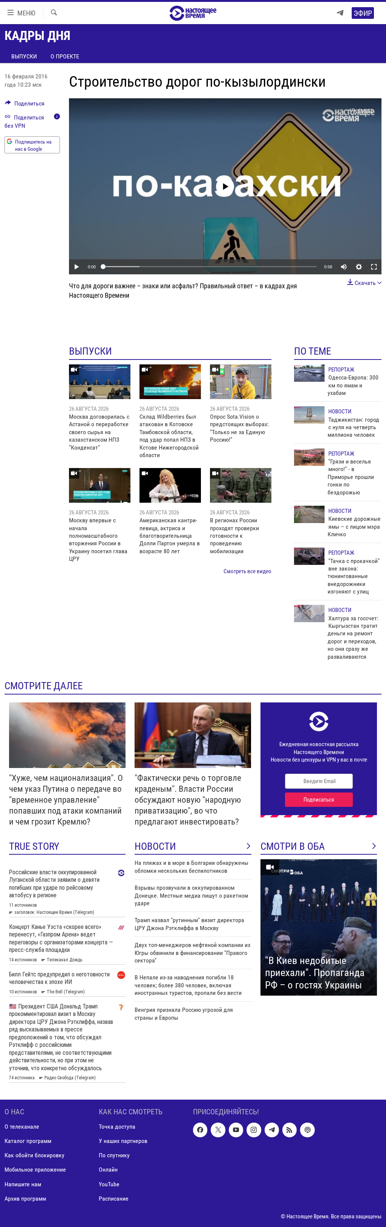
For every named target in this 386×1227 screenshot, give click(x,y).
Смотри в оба (292, 846)
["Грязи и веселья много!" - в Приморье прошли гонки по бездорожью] (309, 457)
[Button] (24, 105)
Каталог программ (28, 1140)
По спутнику (114, 1155)
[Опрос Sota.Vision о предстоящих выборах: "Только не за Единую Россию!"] (240, 381)
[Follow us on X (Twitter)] (218, 1130)
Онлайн (108, 1169)
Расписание (114, 1198)
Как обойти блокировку (34, 1155)
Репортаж (341, 369)
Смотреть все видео (247, 571)
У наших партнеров (123, 1140)
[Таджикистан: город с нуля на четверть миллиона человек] (309, 415)
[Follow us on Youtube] (236, 1130)
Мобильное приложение (35, 1169)
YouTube (109, 1183)
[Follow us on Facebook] (200, 1130)
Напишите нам (23, 1183)
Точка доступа (117, 1126)
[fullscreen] (373, 266)
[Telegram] (340, 13)
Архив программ (25, 1198)
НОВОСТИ (155, 846)
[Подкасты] (307, 1130)
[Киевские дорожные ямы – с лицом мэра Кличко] (309, 514)
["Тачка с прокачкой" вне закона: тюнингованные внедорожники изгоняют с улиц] (309, 556)
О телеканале (22, 1126)
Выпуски (24, 56)
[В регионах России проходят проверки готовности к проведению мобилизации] (240, 485)
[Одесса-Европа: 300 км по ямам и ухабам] (309, 373)
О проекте (65, 56)
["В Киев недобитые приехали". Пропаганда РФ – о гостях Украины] (318, 927)
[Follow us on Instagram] (254, 1130)
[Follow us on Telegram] (272, 1130)
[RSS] (289, 1130)
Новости (339, 411)
